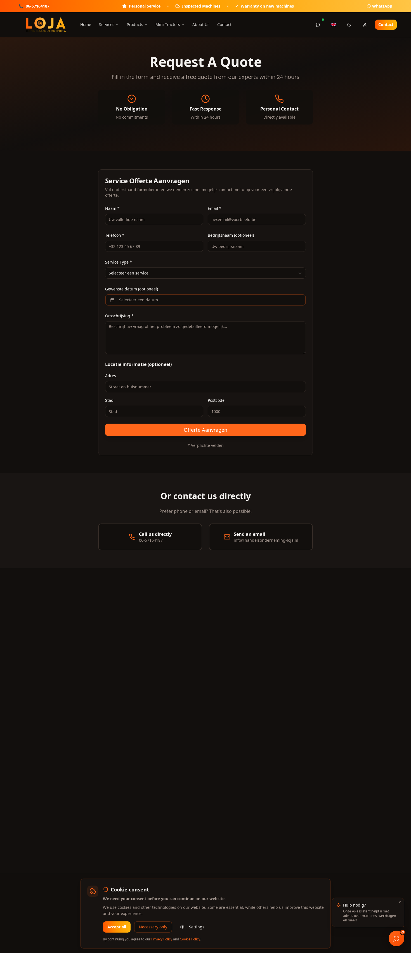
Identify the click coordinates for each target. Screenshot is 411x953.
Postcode (216, 400)
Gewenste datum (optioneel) (131, 289)
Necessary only (153, 926)
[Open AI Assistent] (396, 938)
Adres (110, 375)
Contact (224, 24)
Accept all (116, 926)
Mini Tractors (167, 24)
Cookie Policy (190, 939)
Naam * (112, 208)
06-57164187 (37, 6)
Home (85, 24)
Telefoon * (114, 235)
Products (135, 24)
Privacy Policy (161, 939)
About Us (200, 24)
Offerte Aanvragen (205, 429)
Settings (196, 926)
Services (106, 24)
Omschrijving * (119, 315)
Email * (214, 208)
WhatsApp (382, 6)
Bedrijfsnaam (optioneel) (231, 235)
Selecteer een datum (138, 299)
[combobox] (205, 273)
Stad (109, 400)
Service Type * (118, 262)
